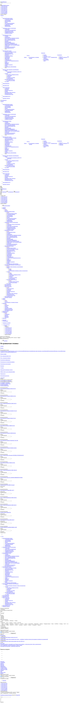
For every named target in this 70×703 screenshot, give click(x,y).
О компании (7, 314)
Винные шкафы (3, 354)
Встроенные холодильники (5, 363)
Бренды (1, 673)
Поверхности (2, 373)
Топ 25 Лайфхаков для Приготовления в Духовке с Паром (11, 645)
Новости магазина (5, 632)
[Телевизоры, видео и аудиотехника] (13, 27)
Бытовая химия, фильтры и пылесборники (15, 266)
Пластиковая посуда (12, 352)
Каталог (6, 210)
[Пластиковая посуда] (13, 95)
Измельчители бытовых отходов (6, 369)
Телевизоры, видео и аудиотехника (13, 224)
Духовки (2, 367)
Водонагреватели (51, 351)
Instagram (5, 340)
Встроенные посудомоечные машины (7, 361)
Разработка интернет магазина (6, 695)
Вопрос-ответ (3, 672)
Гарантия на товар (3, 669)
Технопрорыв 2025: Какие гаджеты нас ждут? (9, 637)
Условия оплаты (3, 667)
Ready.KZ (18, 695)
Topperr (10, 273)
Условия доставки (3, 668)
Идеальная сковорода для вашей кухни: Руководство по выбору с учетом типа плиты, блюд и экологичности (20, 644)
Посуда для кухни (10, 288)
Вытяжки (2, 365)
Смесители (2, 377)
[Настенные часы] (13, 84)
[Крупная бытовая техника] (13, 17)
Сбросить (6, 628)
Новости (2, 663)
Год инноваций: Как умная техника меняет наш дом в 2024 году (12, 641)
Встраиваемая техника (11, 232)
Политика (2, 665)
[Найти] (0, 4)
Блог (1, 671)
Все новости (2, 635)
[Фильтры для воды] (13, 97)
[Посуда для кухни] (13, 86)
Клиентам (7, 305)
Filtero (10, 269)
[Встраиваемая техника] (13, 34)
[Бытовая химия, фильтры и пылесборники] (13, 68)
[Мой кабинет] (1, 186)
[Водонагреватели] (13, 82)
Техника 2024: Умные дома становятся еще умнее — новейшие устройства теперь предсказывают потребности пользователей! (24, 639)
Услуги (6, 301)
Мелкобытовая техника (27, 351)
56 (2, 536)
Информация (2, 666)
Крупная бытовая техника (12, 213)
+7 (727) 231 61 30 (3, 6)
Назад (6, 209)
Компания (2, 661)
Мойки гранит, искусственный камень (7, 371)
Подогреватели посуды (4, 375)
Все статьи (2, 643)
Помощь (2, 670)
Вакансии (2, 664)
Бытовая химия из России (14, 281)
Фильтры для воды (57, 351)
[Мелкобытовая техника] (13, 49)
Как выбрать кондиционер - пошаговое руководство (10, 646)
